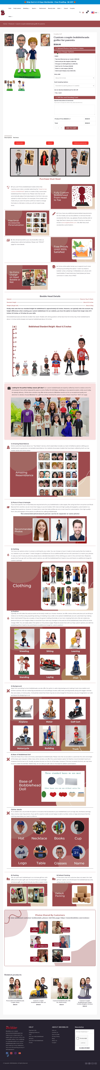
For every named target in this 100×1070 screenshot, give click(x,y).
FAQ (30, 1034)
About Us (54, 1040)
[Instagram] (15, 1053)
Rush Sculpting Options (61, 82)
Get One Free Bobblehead (36, 1040)
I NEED (56, 56)
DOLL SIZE (57, 74)
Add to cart (71, 128)
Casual (66, 8)
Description (8, 137)
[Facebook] (7, 1053)
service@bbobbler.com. (69, 222)
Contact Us (55, 1032)
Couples (72, 8)
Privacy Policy (56, 1036)
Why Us (54, 1030)
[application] (29, 8)
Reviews (16, 137)
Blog (53, 1038)
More (10, 16)
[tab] (8, 137)
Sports (34, 8)
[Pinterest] (11, 1053)
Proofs (30, 1042)
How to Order (55, 1034)
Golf (60, 34)
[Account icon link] (83, 12)
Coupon (54, 1042)
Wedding (25, 8)
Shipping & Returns (34, 1032)
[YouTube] (20, 1053)
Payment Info (32, 1030)
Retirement (42, 8)
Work (58, 8)
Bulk (10, 8)
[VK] (8, 1055)
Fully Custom (17, 8)
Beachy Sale (51, 8)
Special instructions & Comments (68, 101)
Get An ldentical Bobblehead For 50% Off (66, 90)
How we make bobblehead (36, 1036)
